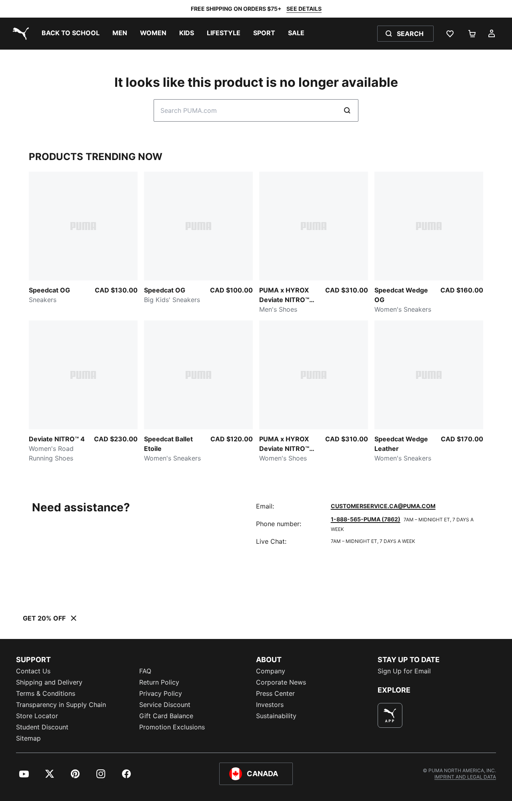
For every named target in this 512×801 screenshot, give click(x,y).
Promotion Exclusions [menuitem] (172, 727)
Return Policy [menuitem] (159, 682)
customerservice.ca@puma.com (383, 506)
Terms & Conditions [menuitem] (45, 693)
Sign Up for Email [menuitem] (404, 671)
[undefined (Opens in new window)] (390, 715)
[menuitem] (70, 33)
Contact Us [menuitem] (33, 671)
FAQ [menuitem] (145, 671)
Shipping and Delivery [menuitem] (49, 682)
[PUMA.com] (19, 34)
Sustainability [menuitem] (276, 716)
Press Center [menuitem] (275, 693)
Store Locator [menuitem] (37, 716)
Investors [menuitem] (270, 705)
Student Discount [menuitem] (42, 727)
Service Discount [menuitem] (164, 705)
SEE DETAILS (304, 8)
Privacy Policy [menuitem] (160, 693)
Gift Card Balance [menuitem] (166, 716)
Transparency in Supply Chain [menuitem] (61, 705)
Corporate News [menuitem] (281, 682)
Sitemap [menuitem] (28, 738)
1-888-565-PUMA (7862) (365, 519)
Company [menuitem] (270, 671)
